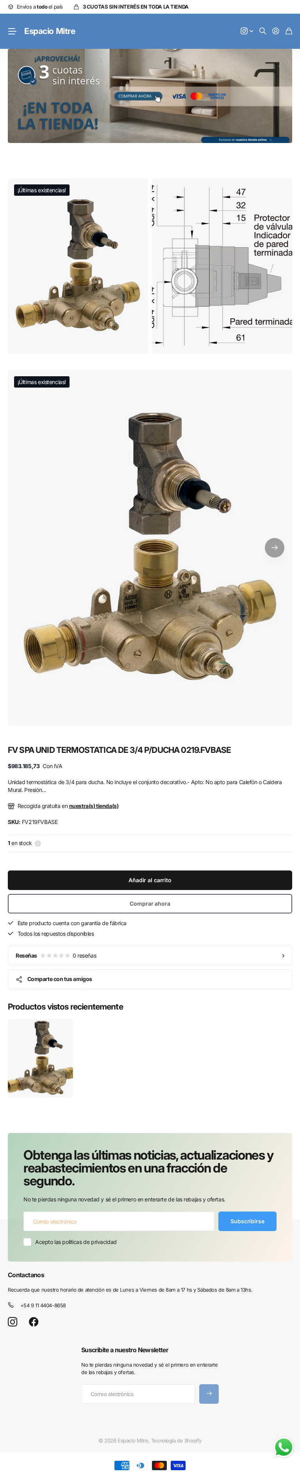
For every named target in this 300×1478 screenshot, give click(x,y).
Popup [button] (38, 843)
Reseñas (56, 955)
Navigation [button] (12, 31)
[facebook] (34, 1322)
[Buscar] (262, 31)
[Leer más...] (247, 31)
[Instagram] (12, 1322)
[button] (274, 548)
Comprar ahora (150, 903)
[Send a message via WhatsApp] (283, 1447)
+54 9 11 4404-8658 (43, 1305)
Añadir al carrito (150, 880)
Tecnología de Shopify (176, 1440)
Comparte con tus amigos (59, 979)
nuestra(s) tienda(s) (94, 805)
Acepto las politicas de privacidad (76, 1242)
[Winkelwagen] (289, 31)
